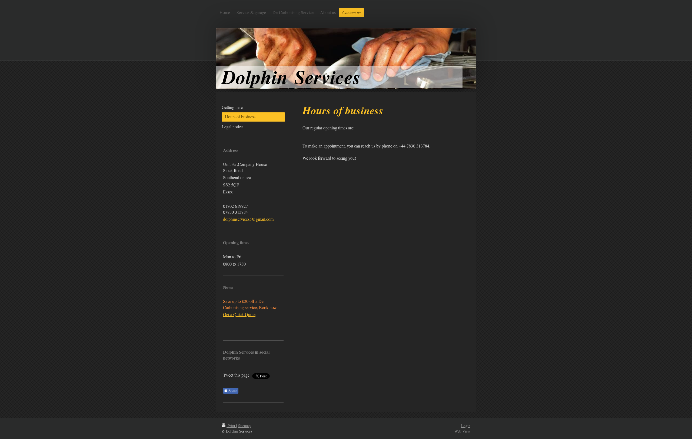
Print (231, 425)
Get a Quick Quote (239, 314)
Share (232, 391)
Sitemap (244, 425)
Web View (462, 431)
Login (465, 425)
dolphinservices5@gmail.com (248, 219)
